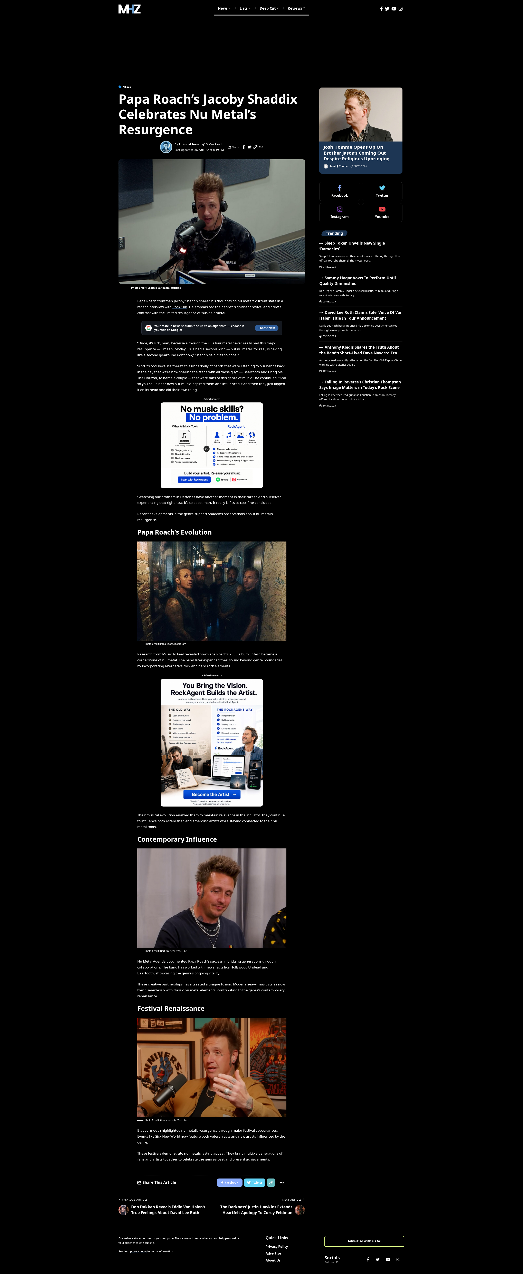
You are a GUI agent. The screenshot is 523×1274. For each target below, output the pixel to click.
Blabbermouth (149, 1130)
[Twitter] (387, 9)
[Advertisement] (261, 48)
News (127, 86)
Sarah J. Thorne (339, 166)
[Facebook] (381, 9)
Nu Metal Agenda (151, 961)
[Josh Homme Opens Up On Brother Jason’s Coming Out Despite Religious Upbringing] (360, 115)
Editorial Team (189, 144)
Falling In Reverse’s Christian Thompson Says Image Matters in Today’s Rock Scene (360, 384)
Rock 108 (179, 306)
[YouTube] (394, 9)
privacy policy (138, 1251)
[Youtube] (382, 212)
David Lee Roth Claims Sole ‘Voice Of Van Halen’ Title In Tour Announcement (360, 315)
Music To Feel (173, 654)
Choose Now (266, 328)
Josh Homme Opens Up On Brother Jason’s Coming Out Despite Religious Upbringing (357, 153)
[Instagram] (400, 9)
